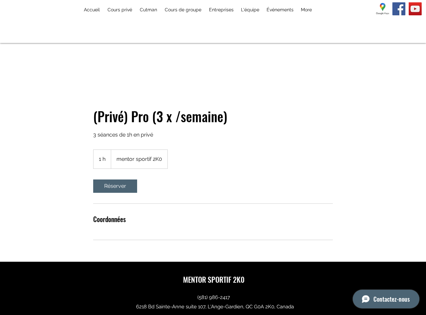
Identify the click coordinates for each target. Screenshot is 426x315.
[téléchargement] (382, 8)
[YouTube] (415, 8)
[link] (115, 186)
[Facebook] (398, 8)
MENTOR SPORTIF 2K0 (214, 279)
